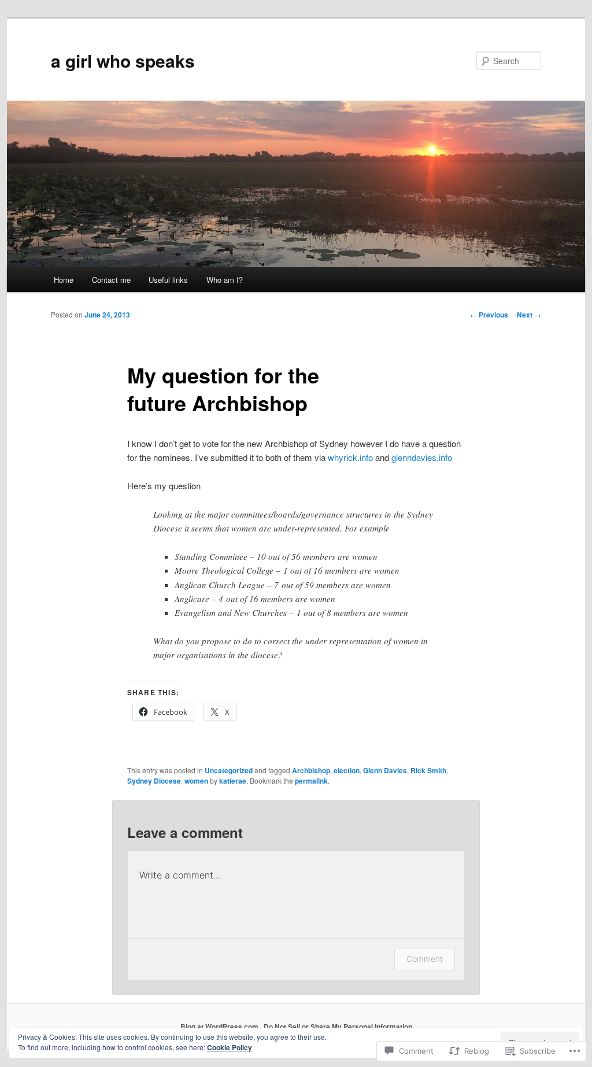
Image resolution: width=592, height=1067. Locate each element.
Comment (424, 958)
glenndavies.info (421, 457)
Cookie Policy (229, 1047)
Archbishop (311, 770)
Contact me (111, 279)
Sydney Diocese (154, 781)
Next (529, 314)
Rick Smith (428, 770)
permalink (311, 781)
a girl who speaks (123, 60)
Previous (489, 314)
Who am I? (224, 279)
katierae (232, 781)
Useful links (168, 279)
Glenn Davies (385, 770)
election (347, 770)
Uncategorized (229, 770)
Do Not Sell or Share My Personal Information (338, 1026)
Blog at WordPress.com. (220, 1026)
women (196, 781)
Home (63, 279)
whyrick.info (350, 457)
